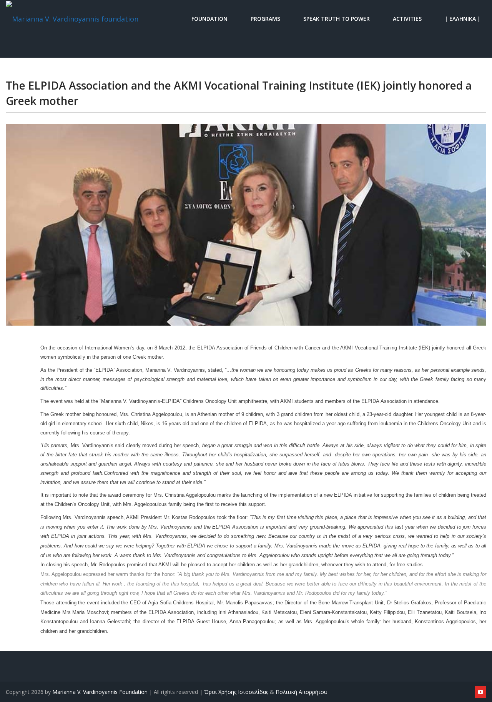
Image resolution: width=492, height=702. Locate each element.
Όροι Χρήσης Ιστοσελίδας (236, 691)
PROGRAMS (265, 18)
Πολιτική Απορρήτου (301, 691)
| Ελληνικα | (462, 18)
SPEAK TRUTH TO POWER (336, 18)
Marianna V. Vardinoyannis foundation (100, 691)
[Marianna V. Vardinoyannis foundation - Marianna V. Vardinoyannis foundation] (72, 18)
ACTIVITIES (407, 18)
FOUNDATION (209, 18)
